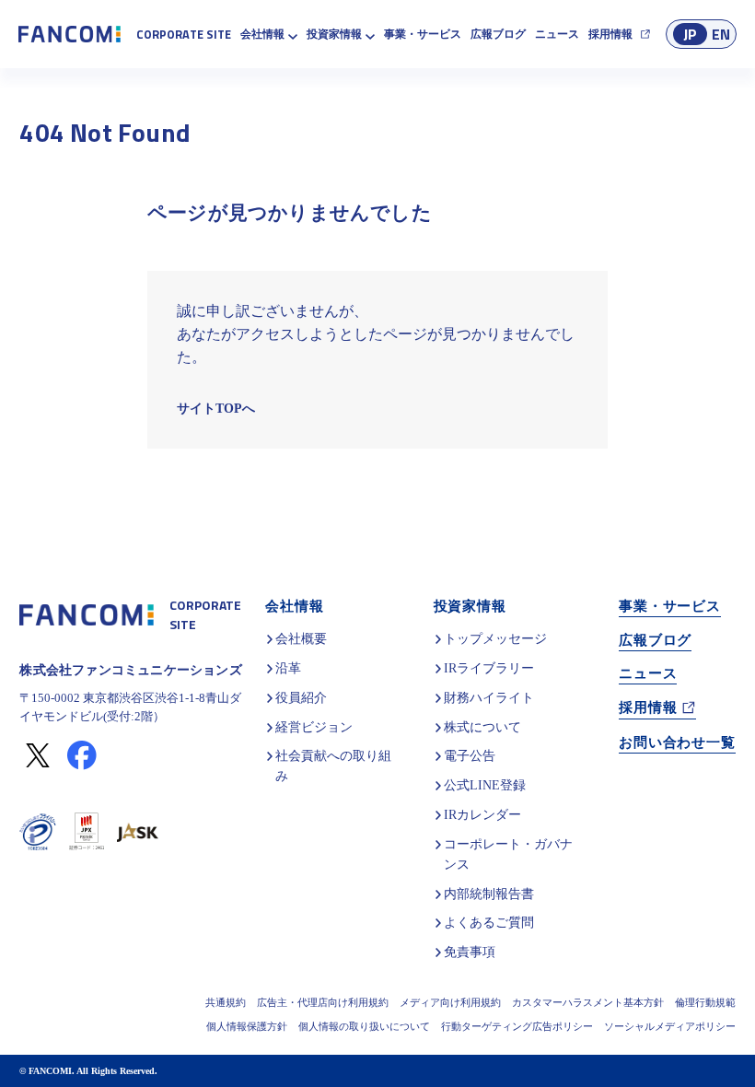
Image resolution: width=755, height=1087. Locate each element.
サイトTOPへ (214, 408)
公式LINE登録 (483, 785)
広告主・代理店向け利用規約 (323, 1003)
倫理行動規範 (705, 1003)
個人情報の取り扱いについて (364, 1027)
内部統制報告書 (491, 894)
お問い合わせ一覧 (677, 740)
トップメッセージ (497, 639)
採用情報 (610, 35)
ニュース (557, 35)
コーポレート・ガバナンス (510, 854)
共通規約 (225, 1003)
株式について (484, 727)
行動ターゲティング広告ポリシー (517, 1027)
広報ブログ (498, 35)
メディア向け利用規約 (450, 1003)
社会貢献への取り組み (333, 766)
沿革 (288, 668)
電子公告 (471, 756)
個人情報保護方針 (246, 1027)
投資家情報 (334, 35)
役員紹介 (301, 697)
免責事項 (471, 952)
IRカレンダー (483, 814)
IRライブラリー (490, 668)
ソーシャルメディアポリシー (670, 1027)
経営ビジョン (314, 727)
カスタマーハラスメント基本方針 (588, 1003)
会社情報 (262, 35)
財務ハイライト (491, 697)
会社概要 (301, 639)
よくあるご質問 (491, 922)
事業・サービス (422, 35)
